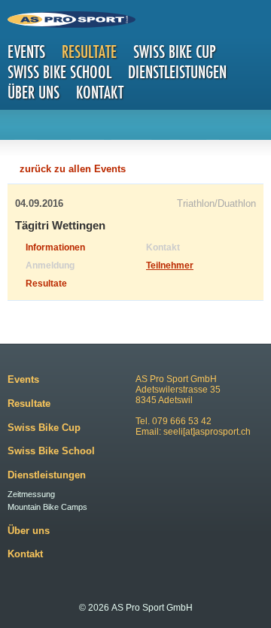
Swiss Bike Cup (174, 51)
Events (26, 51)
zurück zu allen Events (73, 168)
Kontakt (99, 92)
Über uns (33, 92)
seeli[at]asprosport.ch (207, 431)
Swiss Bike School (59, 72)
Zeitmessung (31, 494)
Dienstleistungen (177, 72)
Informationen (55, 247)
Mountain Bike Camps (47, 506)
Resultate (89, 51)
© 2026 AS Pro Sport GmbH (136, 607)
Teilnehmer (169, 265)
